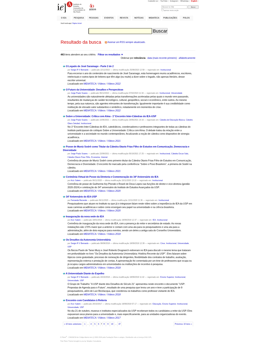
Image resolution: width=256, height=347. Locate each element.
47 (120, 324)
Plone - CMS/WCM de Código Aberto (75, 337)
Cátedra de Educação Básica (172, 120)
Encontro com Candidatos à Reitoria (86, 300)
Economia (95, 157)
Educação (157, 304)
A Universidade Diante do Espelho (85, 273)
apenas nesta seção (171, 10)
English (194, 1)
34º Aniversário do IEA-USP (81, 196)
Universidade (176, 93)
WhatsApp (184, 1)
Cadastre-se (153, 1)
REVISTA (124, 18)
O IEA (63, 18)
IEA (154, 220)
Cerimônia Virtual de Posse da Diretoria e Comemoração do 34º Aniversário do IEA (112, 177)
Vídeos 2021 (114, 141)
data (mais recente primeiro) (162, 58)
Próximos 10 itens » (183, 324)
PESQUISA (79, 18)
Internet (104, 157)
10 (112, 324)
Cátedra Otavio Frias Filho (79, 157)
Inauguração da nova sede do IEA (85, 216)
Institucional (165, 70)
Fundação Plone (112, 337)
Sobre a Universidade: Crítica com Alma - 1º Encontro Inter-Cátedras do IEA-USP (111, 116)
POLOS (186, 18)
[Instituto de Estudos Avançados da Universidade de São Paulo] (92, 6)
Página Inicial (76, 23)
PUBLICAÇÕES (170, 18)
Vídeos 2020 (114, 191)
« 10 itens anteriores (72, 324)
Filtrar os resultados (109, 54)
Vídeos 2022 (114, 83)
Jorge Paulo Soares (79, 93)
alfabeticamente (187, 58)
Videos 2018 (114, 234)
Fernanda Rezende (79, 200)
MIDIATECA (154, 18)
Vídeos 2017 (114, 318)
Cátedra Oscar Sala (179, 153)
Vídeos (101, 83)
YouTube (164, 1)
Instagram (174, 1)
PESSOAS (94, 18)
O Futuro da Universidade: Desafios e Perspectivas (94, 89)
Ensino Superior (167, 277)
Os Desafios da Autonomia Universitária (88, 239)
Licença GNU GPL (145, 337)
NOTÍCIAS (139, 18)
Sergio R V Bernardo (79, 70)
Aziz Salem (76, 180)
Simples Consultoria (94, 341)
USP (70, 247)
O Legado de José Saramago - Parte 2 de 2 (90, 66)
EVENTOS (109, 18)
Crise (162, 243)
